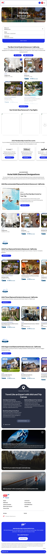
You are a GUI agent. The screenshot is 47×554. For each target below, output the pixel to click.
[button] (11, 276)
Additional (6, 36)
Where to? (6, 27)
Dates (5, 32)
